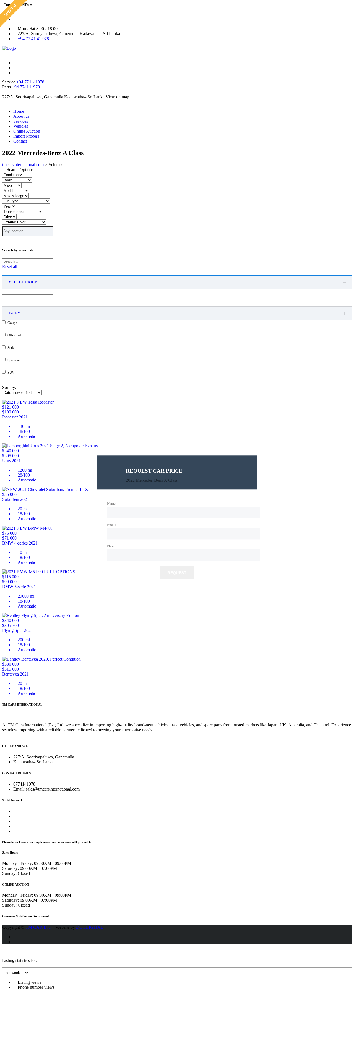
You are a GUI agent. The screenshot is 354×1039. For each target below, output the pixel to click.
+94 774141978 (30, 82)
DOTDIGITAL (89, 927)
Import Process (26, 136)
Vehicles (20, 126)
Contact (20, 141)
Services (20, 121)
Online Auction (26, 131)
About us (21, 116)
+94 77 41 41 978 (33, 38)
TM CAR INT (38, 927)
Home (18, 111)
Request (176, 572)
